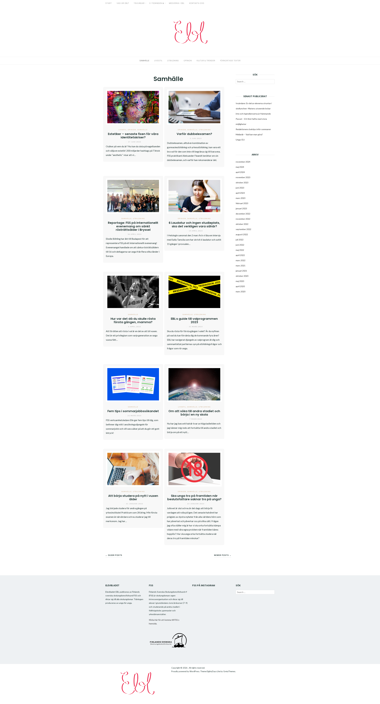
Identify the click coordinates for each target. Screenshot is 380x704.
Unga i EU (240, 139)
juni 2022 (240, 245)
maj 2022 (240, 250)
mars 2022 (240, 260)
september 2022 (243, 229)
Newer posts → (222, 555)
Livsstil (158, 60)
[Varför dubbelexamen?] (194, 106)
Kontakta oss (196, 3)
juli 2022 (239, 239)
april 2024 (240, 172)
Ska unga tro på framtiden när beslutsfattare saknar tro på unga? (194, 497)
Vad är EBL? (123, 3)
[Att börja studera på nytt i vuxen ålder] (133, 468)
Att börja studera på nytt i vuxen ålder (133, 497)
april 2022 (240, 255)
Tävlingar (139, 3)
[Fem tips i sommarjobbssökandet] (133, 383)
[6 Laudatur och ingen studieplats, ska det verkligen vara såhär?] (194, 195)
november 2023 (243, 177)
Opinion (188, 60)
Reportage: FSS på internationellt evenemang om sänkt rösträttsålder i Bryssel (133, 226)
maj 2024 (240, 167)
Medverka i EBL (176, 3)
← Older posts (113, 555)
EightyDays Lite (213, 671)
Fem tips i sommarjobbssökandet (133, 411)
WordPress (194, 671)
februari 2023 (242, 203)
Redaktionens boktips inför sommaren (253, 129)
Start (108, 3)
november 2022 (243, 219)
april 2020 (240, 286)
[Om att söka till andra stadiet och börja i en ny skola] (194, 383)
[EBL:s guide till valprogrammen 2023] (194, 291)
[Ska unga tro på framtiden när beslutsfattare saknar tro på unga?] (194, 468)
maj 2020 (240, 281)
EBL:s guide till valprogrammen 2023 (194, 320)
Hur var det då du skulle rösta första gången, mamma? (133, 320)
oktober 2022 (242, 224)
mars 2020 (240, 291)
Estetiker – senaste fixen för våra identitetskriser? (133, 135)
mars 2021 (240, 265)
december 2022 (243, 213)
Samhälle (144, 60)
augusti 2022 (242, 234)
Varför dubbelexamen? (194, 134)
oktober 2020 (242, 276)
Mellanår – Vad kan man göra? (249, 134)
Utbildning (173, 60)
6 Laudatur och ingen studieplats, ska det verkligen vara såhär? (194, 224)
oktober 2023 (242, 182)
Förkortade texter (230, 60)
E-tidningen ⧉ (156, 3)
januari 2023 (241, 208)
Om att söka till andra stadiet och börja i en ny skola (194, 413)
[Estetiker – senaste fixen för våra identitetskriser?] (133, 106)
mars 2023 (240, 198)
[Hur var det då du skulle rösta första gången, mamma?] (133, 291)
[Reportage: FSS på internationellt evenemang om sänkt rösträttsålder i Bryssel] (133, 195)
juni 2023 (240, 187)
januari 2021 (241, 270)
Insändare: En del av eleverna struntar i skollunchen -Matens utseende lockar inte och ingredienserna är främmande (254, 108)
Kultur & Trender (206, 60)
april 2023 (240, 193)
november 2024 (243, 161)
